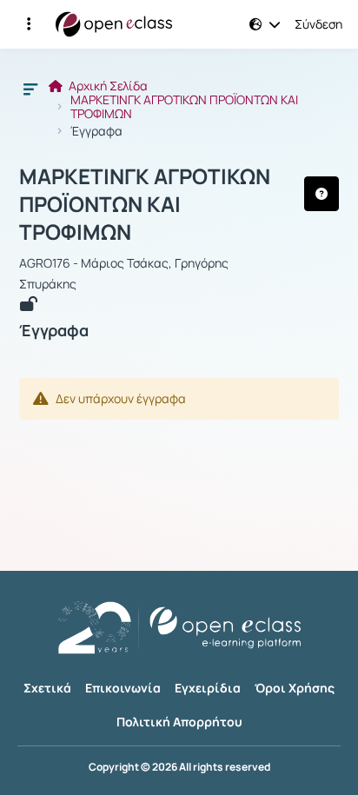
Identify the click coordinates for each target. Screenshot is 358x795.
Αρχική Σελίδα (107, 86)
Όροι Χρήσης (295, 687)
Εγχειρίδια (208, 687)
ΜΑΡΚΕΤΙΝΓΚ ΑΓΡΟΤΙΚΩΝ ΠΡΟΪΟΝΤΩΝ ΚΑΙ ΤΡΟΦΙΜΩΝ (184, 107)
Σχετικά (47, 687)
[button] (29, 24)
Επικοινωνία (123, 687)
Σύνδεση (318, 24)
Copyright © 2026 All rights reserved (179, 767)
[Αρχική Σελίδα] (114, 24)
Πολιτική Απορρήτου (179, 721)
